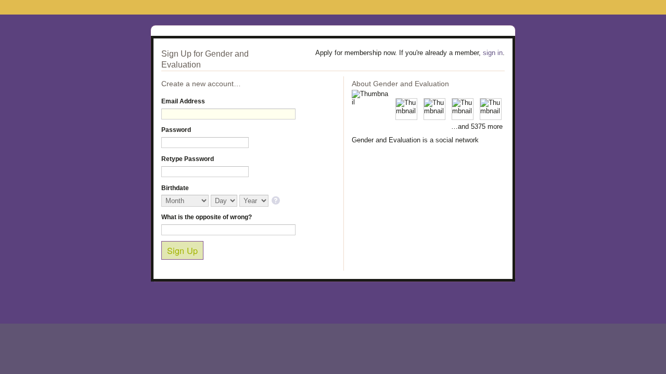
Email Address (183, 101)
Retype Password (187, 159)
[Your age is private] (276, 201)
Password (176, 129)
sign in (493, 53)
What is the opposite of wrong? (206, 217)
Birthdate (175, 188)
